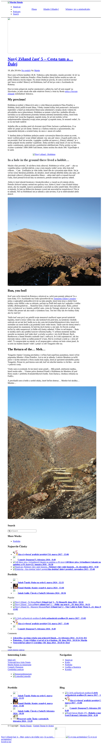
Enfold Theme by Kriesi (43, 726)
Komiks (68, 669)
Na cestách (26, 70)
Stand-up (69, 660)
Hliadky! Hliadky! (51, 9)
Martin (37, 70)
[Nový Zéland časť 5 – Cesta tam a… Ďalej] (55, 52)
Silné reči (12, 660)
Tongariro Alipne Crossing (65, 298)
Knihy (67, 662)
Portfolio (16, 541)
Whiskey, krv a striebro (75, 9)
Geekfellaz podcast (16, 669)
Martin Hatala (26, 726)
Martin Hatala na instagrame (19, 665)
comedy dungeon (13, 650)
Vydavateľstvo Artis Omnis (19, 662)
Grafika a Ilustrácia (73, 667)
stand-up (21, 650)
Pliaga (34, 9)
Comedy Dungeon (15, 667)
